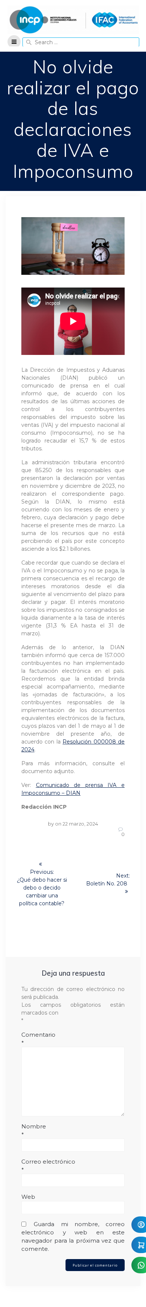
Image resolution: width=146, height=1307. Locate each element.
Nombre (33, 1130)
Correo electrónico (48, 1165)
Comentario (38, 1038)
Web (28, 1196)
